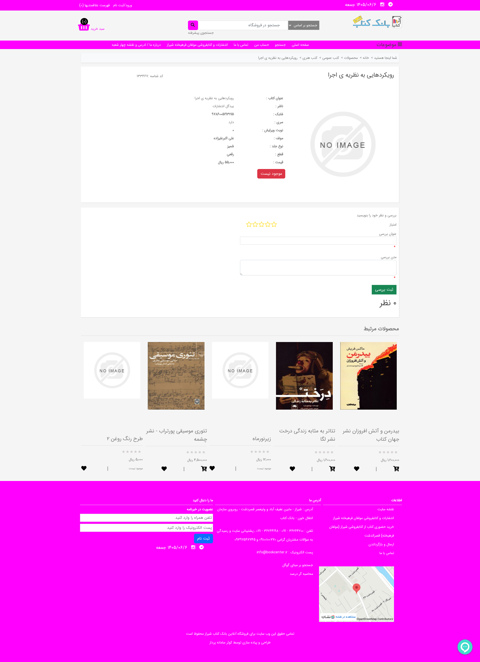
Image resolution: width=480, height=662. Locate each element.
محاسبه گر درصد (301, 574)
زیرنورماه (261, 439)
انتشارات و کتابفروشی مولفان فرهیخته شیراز (197, 45)
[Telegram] (390, 4)
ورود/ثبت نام (122, 5)
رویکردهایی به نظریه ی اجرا (214, 98)
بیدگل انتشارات (223, 106)
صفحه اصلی (300, 45)
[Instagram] (382, 4)
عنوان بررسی (387, 234)
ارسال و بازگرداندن (381, 544)
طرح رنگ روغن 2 (125, 439)
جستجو (280, 45)
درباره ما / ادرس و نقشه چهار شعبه (136, 45)
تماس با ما (241, 45)
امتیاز (393, 224)
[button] (204, 469)
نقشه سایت (386, 509)
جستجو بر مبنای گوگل (297, 565)
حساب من (261, 45)
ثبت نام (203, 538)
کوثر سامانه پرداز (221, 642)
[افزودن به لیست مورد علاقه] (83, 469)
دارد (231, 122)
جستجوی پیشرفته (201, 33)
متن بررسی (388, 257)
